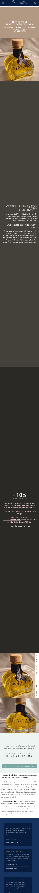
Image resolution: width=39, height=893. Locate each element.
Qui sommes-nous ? (11, 839)
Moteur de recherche (12, 842)
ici (20, 814)
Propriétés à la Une (11, 865)
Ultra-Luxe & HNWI (11, 868)
